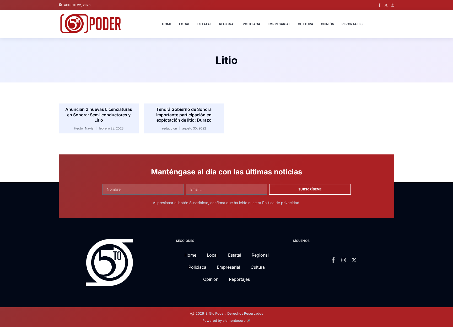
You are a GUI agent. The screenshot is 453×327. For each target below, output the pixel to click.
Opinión (327, 24)
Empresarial (279, 24)
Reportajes (352, 24)
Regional (227, 24)
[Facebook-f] (379, 5)
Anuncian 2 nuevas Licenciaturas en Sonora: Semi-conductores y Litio (98, 115)
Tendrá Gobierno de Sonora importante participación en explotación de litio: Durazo (184, 115)
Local (184, 24)
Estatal (204, 24)
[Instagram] (392, 5)
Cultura (305, 24)
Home (167, 24)
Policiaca (251, 24)
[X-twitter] (386, 5)
